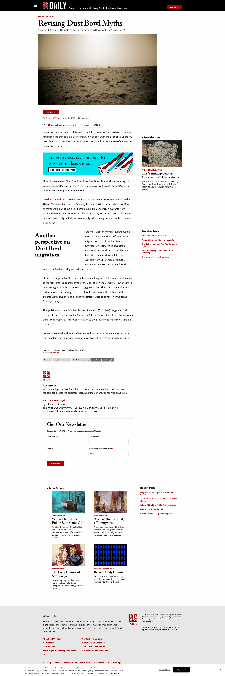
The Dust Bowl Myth (54, 400)
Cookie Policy (99, 662)
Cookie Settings (114, 662)
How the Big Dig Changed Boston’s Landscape (157, 251)
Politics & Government (104, 568)
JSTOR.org (47, 662)
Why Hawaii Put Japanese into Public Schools (157, 493)
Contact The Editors (92, 638)
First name (52, 436)
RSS (45, 654)
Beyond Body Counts (108, 573)
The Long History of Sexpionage (156, 256)
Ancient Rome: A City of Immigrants (158, 239)
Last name (94, 436)
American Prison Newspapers (96, 650)
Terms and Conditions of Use (65, 662)
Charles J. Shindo (52, 199)
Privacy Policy (85, 662)
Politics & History (46, 16)
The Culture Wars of (160, 245)
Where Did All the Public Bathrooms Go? (160, 235)
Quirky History (58, 515)
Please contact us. (51, 352)
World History (100, 515)
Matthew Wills (52, 118)
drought (57, 359)
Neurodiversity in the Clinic (152, 509)
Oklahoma (66, 359)
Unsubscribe (49, 646)
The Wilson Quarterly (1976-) (102, 359)
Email (50, 448)
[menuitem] (174, 7)
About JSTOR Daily (52, 638)
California (47, 359)
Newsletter (174, 7)
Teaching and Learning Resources (59, 650)
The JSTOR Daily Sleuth (93, 646)
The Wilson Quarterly (81, 359)
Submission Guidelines (93, 642)
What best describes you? (101, 448)
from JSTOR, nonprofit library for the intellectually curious (98, 8)
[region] (112, 670)
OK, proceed (181, 669)
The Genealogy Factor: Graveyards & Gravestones (160, 176)
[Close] (221, 669)
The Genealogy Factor (152, 170)
